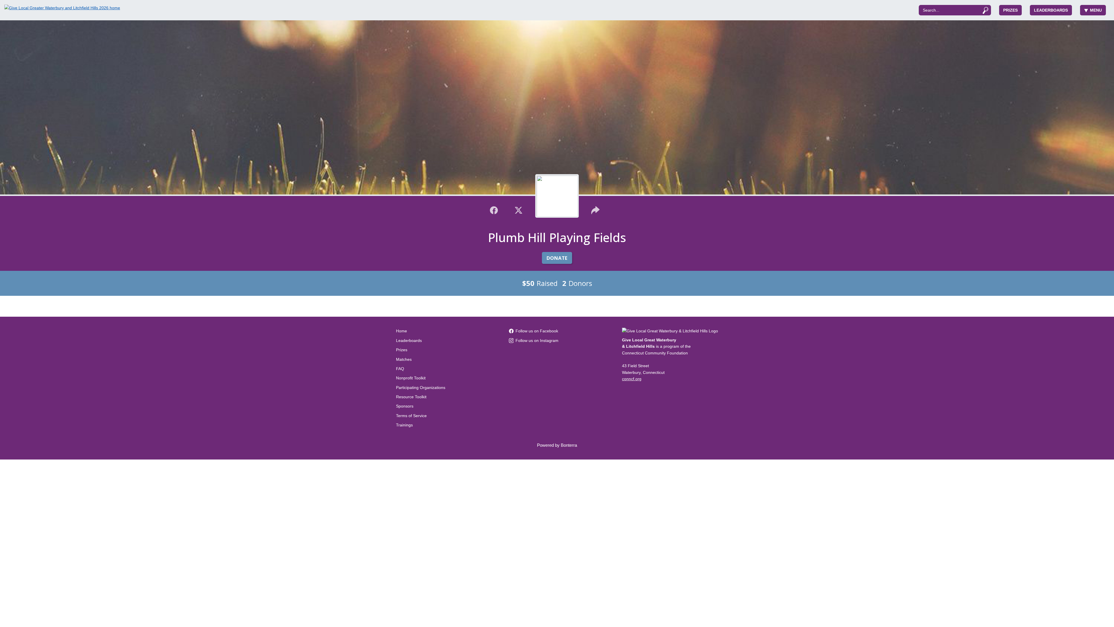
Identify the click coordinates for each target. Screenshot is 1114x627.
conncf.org (631, 378)
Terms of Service (411, 415)
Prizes (1010, 10)
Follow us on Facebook (537, 331)
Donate (557, 258)
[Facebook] (494, 209)
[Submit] (985, 10)
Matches (404, 359)
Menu (1096, 10)
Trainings (404, 425)
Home (401, 331)
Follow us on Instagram (537, 340)
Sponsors (404, 406)
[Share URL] (595, 209)
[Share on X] (518, 209)
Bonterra (569, 445)
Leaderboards (1051, 10)
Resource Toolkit (411, 396)
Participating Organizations (420, 387)
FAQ (400, 368)
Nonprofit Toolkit (411, 378)
